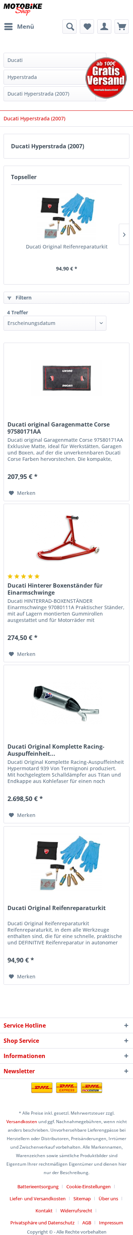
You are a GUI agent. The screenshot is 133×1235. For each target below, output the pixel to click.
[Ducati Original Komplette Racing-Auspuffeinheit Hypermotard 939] (66, 700)
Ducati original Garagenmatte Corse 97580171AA (58, 428)
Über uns (108, 1198)
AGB (86, 1222)
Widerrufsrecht (76, 1210)
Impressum (111, 1222)
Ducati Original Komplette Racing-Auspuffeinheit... (55, 750)
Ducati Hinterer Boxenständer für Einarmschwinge (54, 589)
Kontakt (43, 1210)
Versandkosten (21, 1122)
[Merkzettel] (87, 26)
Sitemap (82, 1198)
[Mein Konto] (104, 26)
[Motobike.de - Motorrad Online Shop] (23, 10)
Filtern (23, 297)
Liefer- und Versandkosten (38, 1198)
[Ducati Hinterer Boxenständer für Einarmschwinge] (66, 539)
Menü (25, 26)
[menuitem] (19, 26)
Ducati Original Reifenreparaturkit (66, 246)
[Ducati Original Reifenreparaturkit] (66, 215)
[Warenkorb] (122, 26)
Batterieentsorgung (38, 1186)
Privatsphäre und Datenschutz (42, 1222)
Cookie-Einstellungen (88, 1186)
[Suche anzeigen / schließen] (69, 26)
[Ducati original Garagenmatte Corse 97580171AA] (66, 378)
